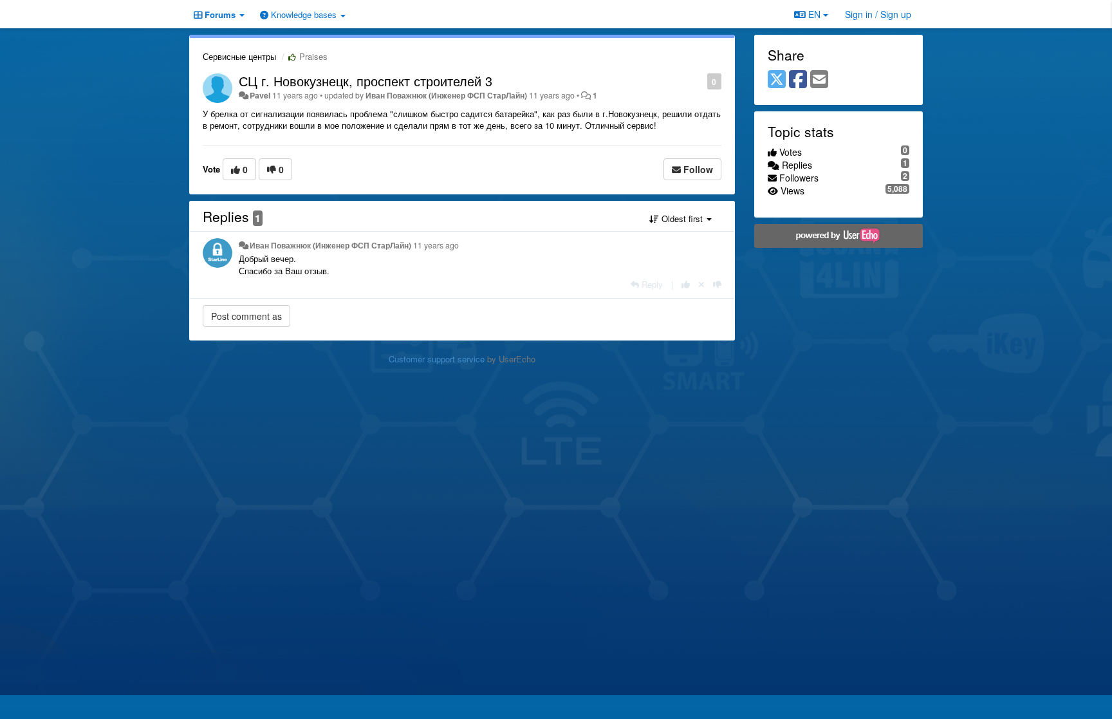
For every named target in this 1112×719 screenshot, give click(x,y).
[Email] (819, 80)
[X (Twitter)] (777, 80)
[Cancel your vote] (701, 284)
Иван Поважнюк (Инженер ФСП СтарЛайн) (446, 95)
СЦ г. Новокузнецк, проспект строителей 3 (365, 80)
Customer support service (437, 359)
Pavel (260, 95)
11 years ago (436, 245)
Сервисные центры (239, 56)
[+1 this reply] (685, 284)
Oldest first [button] (682, 218)
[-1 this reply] (717, 284)
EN (814, 14)
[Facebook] (798, 80)
